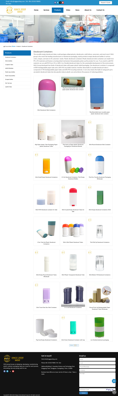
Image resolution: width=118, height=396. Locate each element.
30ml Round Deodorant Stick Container (99, 144)
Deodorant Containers (27, 46)
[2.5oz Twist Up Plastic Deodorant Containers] (46, 229)
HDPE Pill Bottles (9, 68)
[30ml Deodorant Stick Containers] (46, 93)
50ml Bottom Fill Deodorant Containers (99, 275)
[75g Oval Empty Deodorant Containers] (46, 327)
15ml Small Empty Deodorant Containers (46, 177)
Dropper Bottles (9, 79)
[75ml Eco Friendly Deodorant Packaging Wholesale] (100, 164)
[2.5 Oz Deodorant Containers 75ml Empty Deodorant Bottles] (73, 164)
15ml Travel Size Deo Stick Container (46, 307)
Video (68, 10)
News (77, 10)
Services (46, 10)
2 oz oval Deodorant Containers (73, 307)
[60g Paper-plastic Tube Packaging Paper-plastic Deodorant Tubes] (46, 131)
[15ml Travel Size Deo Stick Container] (46, 294)
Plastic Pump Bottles (10, 75)
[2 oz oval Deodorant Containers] (73, 294)
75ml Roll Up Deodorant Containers (99, 242)
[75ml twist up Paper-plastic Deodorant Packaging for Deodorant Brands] (73, 131)
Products (57, 10)
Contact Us (100, 10)
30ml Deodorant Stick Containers (46, 110)
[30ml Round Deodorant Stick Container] (100, 131)
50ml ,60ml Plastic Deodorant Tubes (73, 242)
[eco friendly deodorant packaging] (100, 327)
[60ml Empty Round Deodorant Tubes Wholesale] (46, 262)
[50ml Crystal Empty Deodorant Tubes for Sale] (73, 197)
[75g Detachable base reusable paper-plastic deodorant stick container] (97, 94)
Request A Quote (105, 2)
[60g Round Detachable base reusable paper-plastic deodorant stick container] (73, 81)
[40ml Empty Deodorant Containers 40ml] (100, 197)
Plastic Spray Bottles (10, 72)
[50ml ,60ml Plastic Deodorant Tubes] (73, 229)
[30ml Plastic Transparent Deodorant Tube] (73, 262)
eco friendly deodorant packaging (100, 340)
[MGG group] (16, 10)
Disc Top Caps (8, 83)
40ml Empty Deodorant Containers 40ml (100, 209)
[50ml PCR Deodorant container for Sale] (46, 197)
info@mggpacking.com (17, 1)
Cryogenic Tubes (9, 64)
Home (36, 10)
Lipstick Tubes (8, 87)
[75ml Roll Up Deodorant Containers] (100, 229)
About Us (88, 10)
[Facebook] (55, 2)
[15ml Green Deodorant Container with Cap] (73, 327)
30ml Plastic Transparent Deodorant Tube (73, 275)
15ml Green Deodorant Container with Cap (73, 340)
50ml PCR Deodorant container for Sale (46, 209)
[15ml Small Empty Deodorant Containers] (46, 164)
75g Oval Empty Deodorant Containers (46, 340)
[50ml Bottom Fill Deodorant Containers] (100, 262)
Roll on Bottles (8, 61)
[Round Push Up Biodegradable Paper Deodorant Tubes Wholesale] (100, 294)
